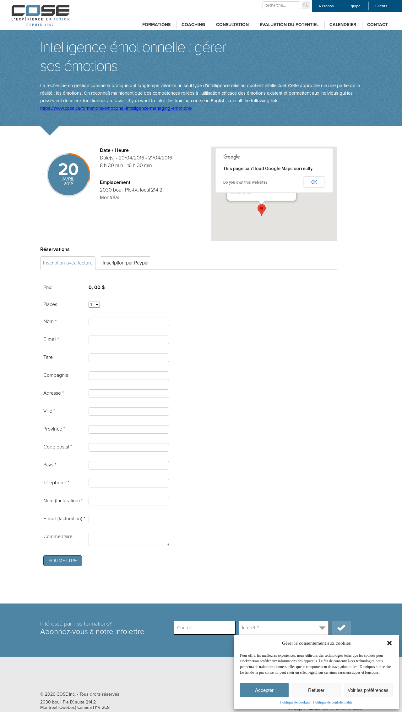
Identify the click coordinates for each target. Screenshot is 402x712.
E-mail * (51, 339)
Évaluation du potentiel (289, 24)
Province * (54, 429)
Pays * (49, 465)
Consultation (232, 24)
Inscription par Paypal (125, 263)
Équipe (355, 6)
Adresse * (53, 393)
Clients (381, 6)
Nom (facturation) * (63, 501)
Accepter (264, 690)
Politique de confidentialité (332, 702)
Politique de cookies (295, 702)
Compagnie (55, 375)
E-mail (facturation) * (64, 518)
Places (50, 304)
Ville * (49, 411)
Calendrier (342, 24)
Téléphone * (56, 483)
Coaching (193, 24)
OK (314, 182)
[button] (389, 643)
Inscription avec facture (68, 263)
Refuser (316, 690)
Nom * (50, 321)
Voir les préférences (368, 690)
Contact (377, 24)
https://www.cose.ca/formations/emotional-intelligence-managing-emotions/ (116, 108)
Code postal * (57, 447)
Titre (48, 357)
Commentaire (58, 536)
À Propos (326, 6)
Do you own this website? (245, 182)
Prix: (47, 287)
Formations (156, 24)
